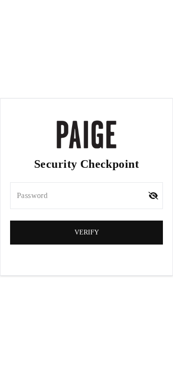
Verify (86, 232)
